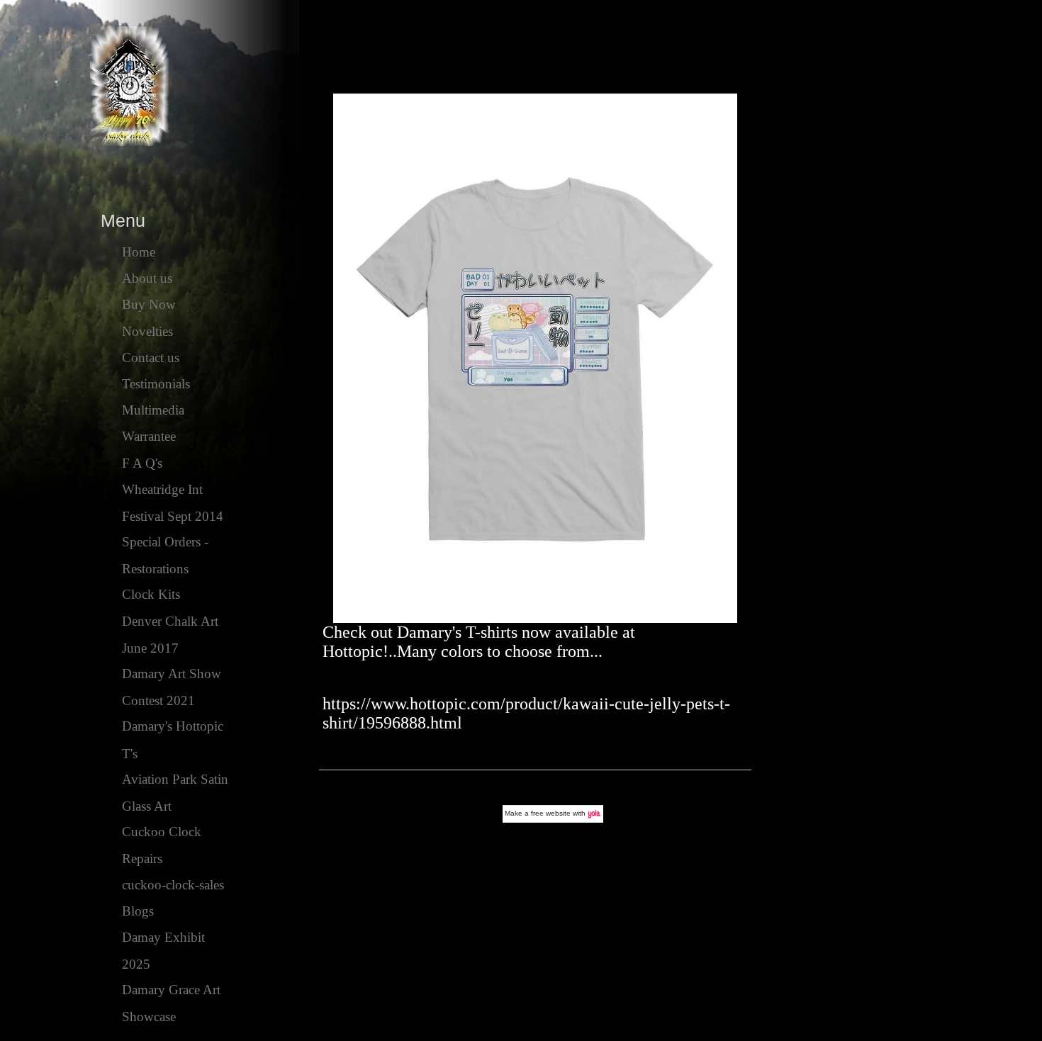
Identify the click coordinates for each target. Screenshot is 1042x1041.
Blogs (138, 911)
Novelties (147, 331)
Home (138, 251)
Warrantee (149, 436)
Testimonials (156, 383)
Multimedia (153, 410)
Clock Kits (151, 594)
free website (551, 813)
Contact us (150, 357)
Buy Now (149, 304)
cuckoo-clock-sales (173, 884)
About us (147, 278)
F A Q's (142, 463)
